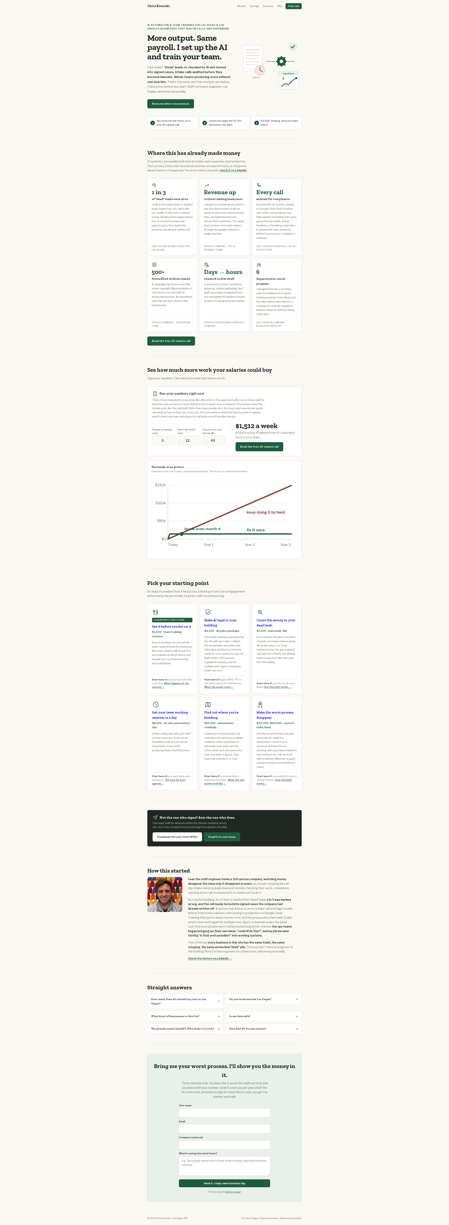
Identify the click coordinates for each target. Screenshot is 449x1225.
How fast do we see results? (247, 1028)
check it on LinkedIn (233, 170)
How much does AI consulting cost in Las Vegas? (178, 1001)
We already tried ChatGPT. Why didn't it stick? (182, 1028)
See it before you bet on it (171, 626)
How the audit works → (277, 687)
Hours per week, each (186, 431)
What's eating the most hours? (198, 1153)
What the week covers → (219, 687)
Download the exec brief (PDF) (177, 836)
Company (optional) (191, 1137)
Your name (185, 1105)
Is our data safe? (239, 1016)
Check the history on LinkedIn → (210, 958)
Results (241, 6)
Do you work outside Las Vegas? (250, 999)
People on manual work (162, 431)
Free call (293, 6)
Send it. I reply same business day (224, 1183)
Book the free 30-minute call (171, 341)
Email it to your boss (222, 836)
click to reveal (232, 1191)
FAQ (279, 6)
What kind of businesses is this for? (175, 1016)
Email (182, 1121)
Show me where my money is (170, 103)
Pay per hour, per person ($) (212, 431)
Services (268, 6)
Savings (254, 6)
